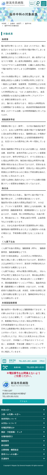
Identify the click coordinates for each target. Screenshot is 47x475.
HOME (4, 23)
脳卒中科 (28, 23)
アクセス (23, 401)
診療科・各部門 (15, 23)
